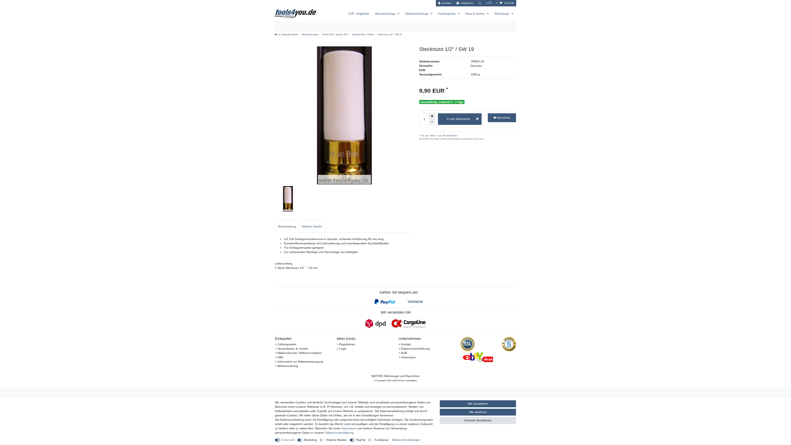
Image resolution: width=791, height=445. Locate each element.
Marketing (310, 439)
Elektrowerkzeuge (417, 13)
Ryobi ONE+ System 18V (335, 34)
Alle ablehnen (478, 412)
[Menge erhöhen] (432, 116)
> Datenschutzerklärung (414, 348)
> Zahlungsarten (285, 344)
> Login (341, 348)
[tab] (287, 226)
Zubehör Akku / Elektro (362, 34)
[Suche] (480, 3)
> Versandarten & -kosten (291, 348)
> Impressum (407, 357)
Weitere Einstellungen (406, 439)
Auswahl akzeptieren (478, 420)
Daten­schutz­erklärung (339, 432)
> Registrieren (346, 344)
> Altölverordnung (286, 366)
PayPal (360, 439)
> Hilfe (279, 357)
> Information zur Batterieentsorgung (299, 361)
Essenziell (288, 439)
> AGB (403, 353)
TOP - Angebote (358, 13)
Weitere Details (312, 226)
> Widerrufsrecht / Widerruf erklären (298, 353)
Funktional (381, 439)
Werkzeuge (502, 13)
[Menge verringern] (432, 122)
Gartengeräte (447, 13)
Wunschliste (503, 117)
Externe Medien (336, 439)
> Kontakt (405, 344)
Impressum (349, 428)
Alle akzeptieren (478, 403)
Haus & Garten (475, 13)
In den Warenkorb (458, 119)
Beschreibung (287, 226)
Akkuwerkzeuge (385, 13)
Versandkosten (449, 135)
